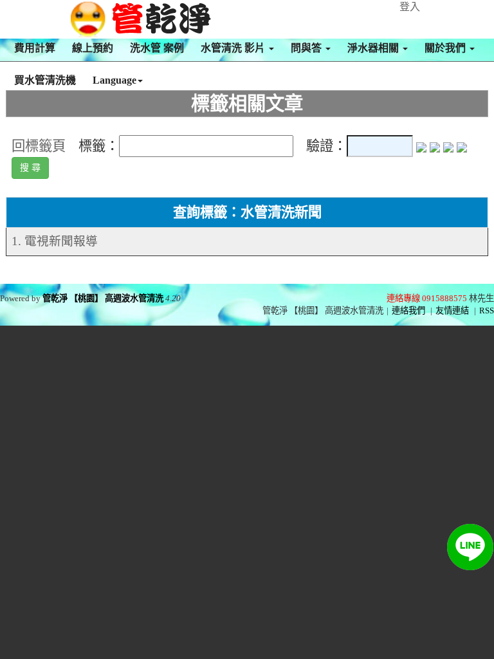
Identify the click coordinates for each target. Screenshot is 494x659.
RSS (486, 310)
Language (114, 80)
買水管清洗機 (45, 80)
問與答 (307, 47)
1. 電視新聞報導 (55, 241)
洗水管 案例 (157, 47)
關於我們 (446, 47)
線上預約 (92, 47)
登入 (409, 6)
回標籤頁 (39, 146)
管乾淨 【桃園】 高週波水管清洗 (102, 298)
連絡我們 (408, 310)
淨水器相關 (374, 47)
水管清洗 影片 (234, 47)
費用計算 (34, 47)
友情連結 (452, 310)
